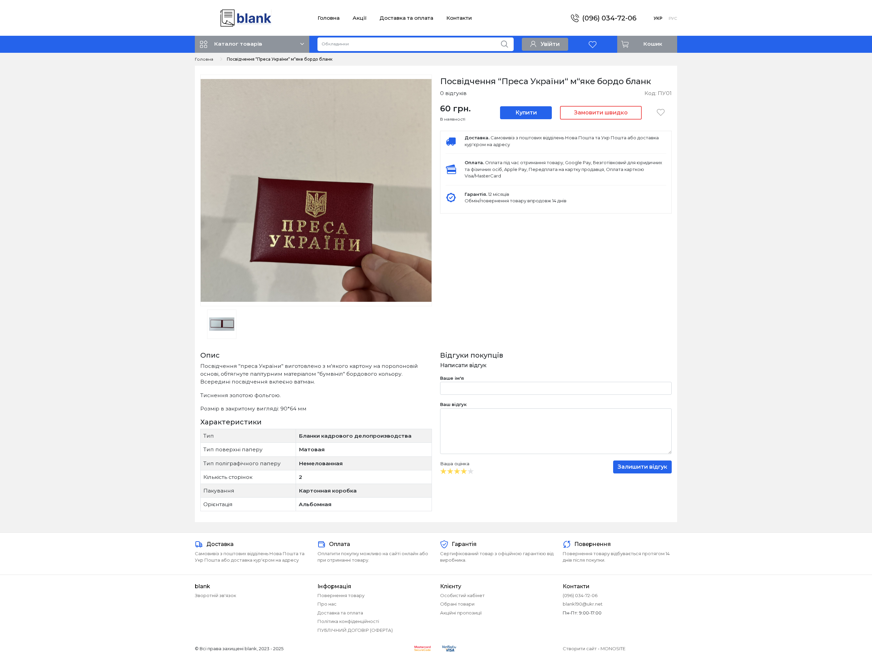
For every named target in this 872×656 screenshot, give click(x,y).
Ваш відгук (453, 404)
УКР (658, 18)
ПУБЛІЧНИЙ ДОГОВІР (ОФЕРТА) (355, 630)
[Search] (507, 42)
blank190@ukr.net (583, 604)
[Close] (849, 627)
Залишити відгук (642, 467)
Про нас (327, 604)
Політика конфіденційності (348, 621)
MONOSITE (613, 648)
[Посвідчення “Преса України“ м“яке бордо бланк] (316, 190)
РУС (673, 18)
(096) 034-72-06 (609, 18)
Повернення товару (340, 595)
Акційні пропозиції (461, 612)
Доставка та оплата (406, 18)
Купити (526, 112)
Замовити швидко (601, 112)
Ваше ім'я (452, 378)
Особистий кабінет (462, 595)
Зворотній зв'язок (215, 595)
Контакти (459, 18)
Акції (360, 18)
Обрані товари (457, 604)
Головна (328, 18)
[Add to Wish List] (661, 112)
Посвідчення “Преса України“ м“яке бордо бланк (279, 59)
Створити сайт (580, 648)
